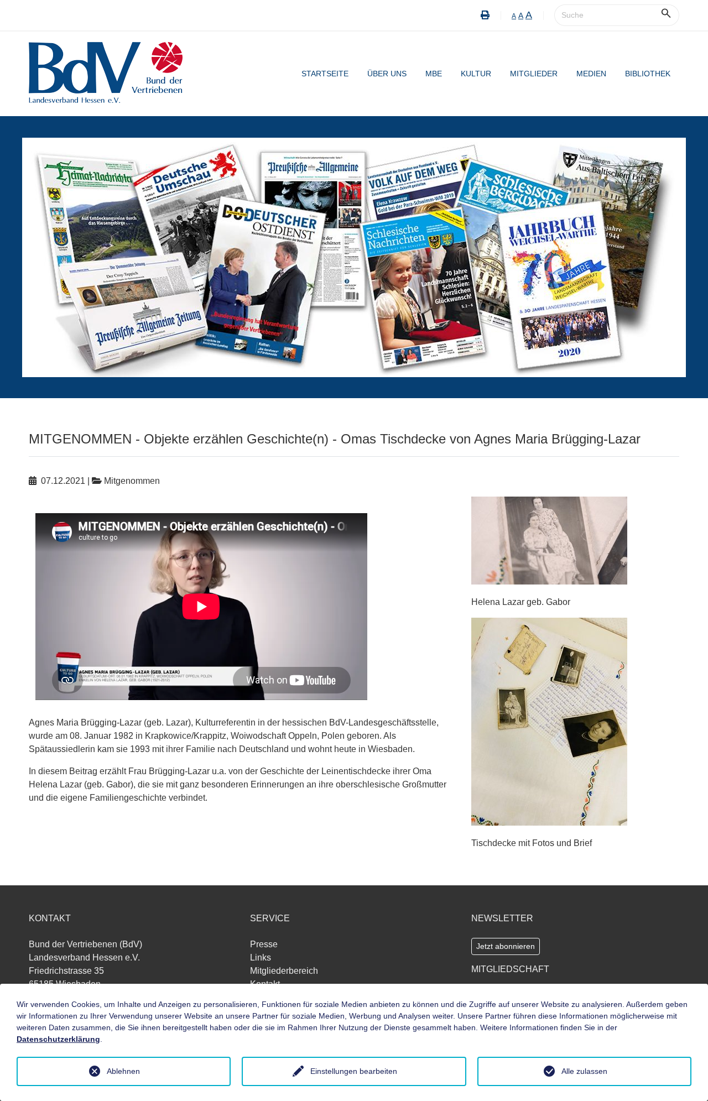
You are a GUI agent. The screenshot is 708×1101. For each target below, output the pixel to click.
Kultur (476, 73)
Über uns (387, 73)
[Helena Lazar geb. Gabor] (549, 539)
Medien (591, 73)
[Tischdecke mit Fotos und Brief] (549, 721)
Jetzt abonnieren (505, 946)
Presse (264, 944)
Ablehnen (123, 1071)
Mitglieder (534, 73)
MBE (433, 73)
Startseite (324, 73)
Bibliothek (647, 73)
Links (260, 957)
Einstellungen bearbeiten (353, 1071)
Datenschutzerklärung (58, 1039)
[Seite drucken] (485, 15)
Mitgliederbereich (284, 970)
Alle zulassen (584, 1071)
